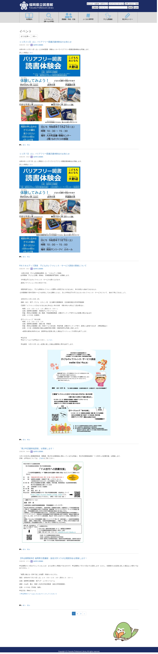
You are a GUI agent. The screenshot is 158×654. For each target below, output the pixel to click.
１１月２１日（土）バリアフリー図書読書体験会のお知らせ (45, 41)
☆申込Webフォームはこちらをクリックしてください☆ (38, 594)
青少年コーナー (127, 19)
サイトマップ (103, 7)
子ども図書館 (107, 19)
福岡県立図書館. (38, 45)
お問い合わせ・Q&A (131, 4)
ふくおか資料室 (88, 19)
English (135, 7)
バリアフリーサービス (116, 4)
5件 (34, 36)
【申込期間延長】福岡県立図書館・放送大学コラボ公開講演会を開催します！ (53, 558)
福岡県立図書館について (27, 638)
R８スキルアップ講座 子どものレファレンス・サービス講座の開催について (53, 265)
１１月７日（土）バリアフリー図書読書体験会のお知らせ (44, 153)
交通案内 (95, 7)
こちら (30, 52)
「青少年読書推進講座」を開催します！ (36, 448)
